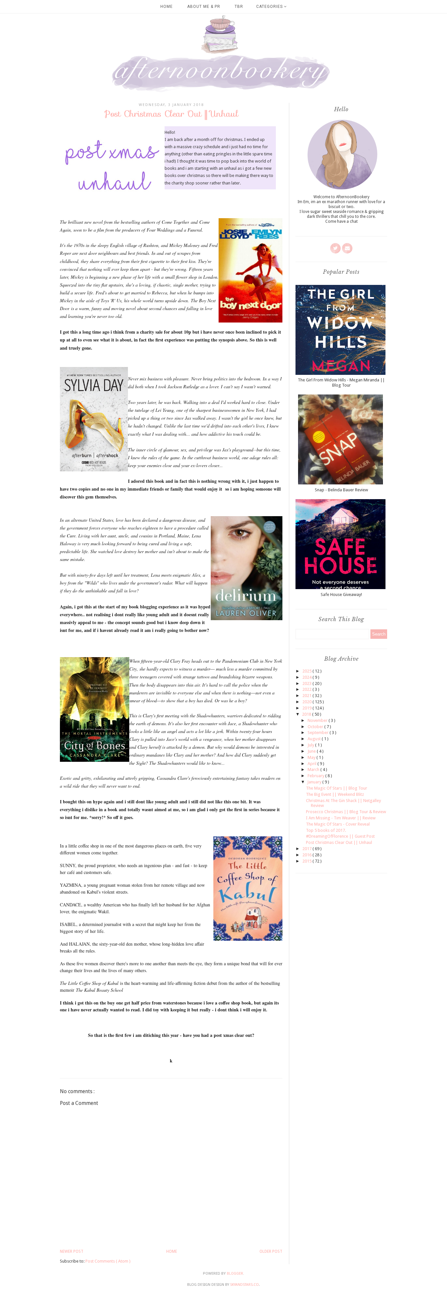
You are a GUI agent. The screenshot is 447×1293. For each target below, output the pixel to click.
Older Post (270, 1251)
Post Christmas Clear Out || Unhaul (339, 842)
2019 (307, 708)
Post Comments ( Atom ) (108, 1261)
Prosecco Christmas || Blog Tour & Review (346, 811)
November (318, 720)
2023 (307, 683)
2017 (307, 848)
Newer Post (71, 1251)
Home (166, 6)
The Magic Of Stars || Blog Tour (336, 788)
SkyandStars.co (244, 1285)
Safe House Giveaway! (341, 594)
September (319, 732)
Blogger (235, 1273)
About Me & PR (203, 6)
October (316, 726)
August (315, 738)
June (312, 751)
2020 (307, 701)
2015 (307, 861)
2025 (307, 671)
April (312, 763)
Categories (270, 6)
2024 (307, 677)
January (314, 781)
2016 (307, 854)
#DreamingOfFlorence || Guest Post (340, 836)
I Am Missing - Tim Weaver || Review (341, 817)
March (314, 769)
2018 (307, 714)
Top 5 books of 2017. (326, 830)
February (316, 775)
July (311, 745)
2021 (307, 695)
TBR (239, 6)
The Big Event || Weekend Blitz (335, 794)
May (312, 757)
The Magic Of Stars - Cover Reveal (338, 824)
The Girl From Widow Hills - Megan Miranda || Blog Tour (341, 382)
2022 (307, 689)
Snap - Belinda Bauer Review (341, 489)
